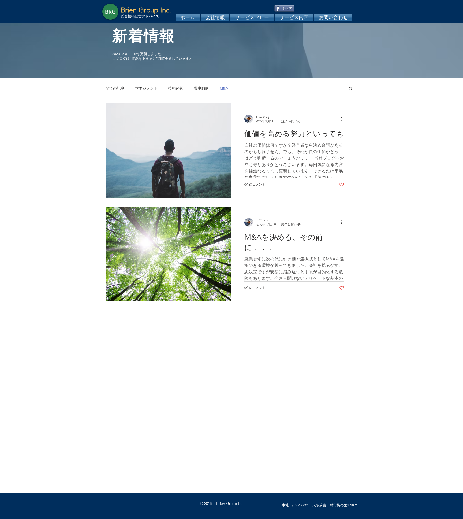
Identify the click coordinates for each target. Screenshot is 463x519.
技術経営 (175, 88)
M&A (224, 88)
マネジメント (146, 88)
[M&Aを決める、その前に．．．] (169, 254)
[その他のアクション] (343, 119)
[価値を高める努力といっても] (169, 150)
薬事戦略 (201, 88)
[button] (350, 89)
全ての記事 (115, 88)
